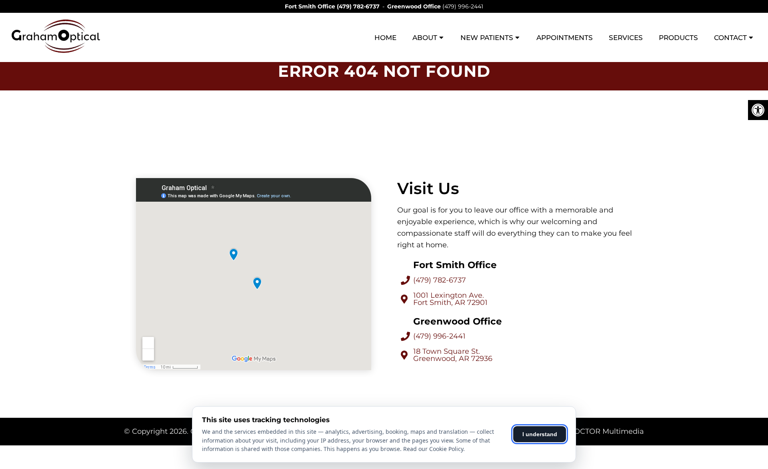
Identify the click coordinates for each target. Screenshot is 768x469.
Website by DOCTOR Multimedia (585, 431)
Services (626, 38)
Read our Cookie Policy (433, 449)
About (424, 38)
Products (678, 38)
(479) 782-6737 (358, 6)
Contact (730, 38)
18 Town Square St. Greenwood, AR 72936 (452, 355)
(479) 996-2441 (462, 6)
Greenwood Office (414, 6)
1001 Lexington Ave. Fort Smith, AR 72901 (450, 299)
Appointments (564, 38)
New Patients (486, 38)
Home (385, 38)
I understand (539, 434)
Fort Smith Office (311, 6)
